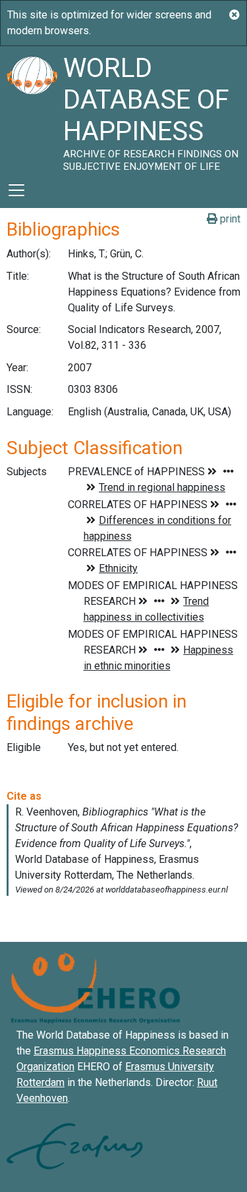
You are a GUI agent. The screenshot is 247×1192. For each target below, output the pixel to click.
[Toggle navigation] (16, 190)
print (228, 219)
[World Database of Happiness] (31, 109)
